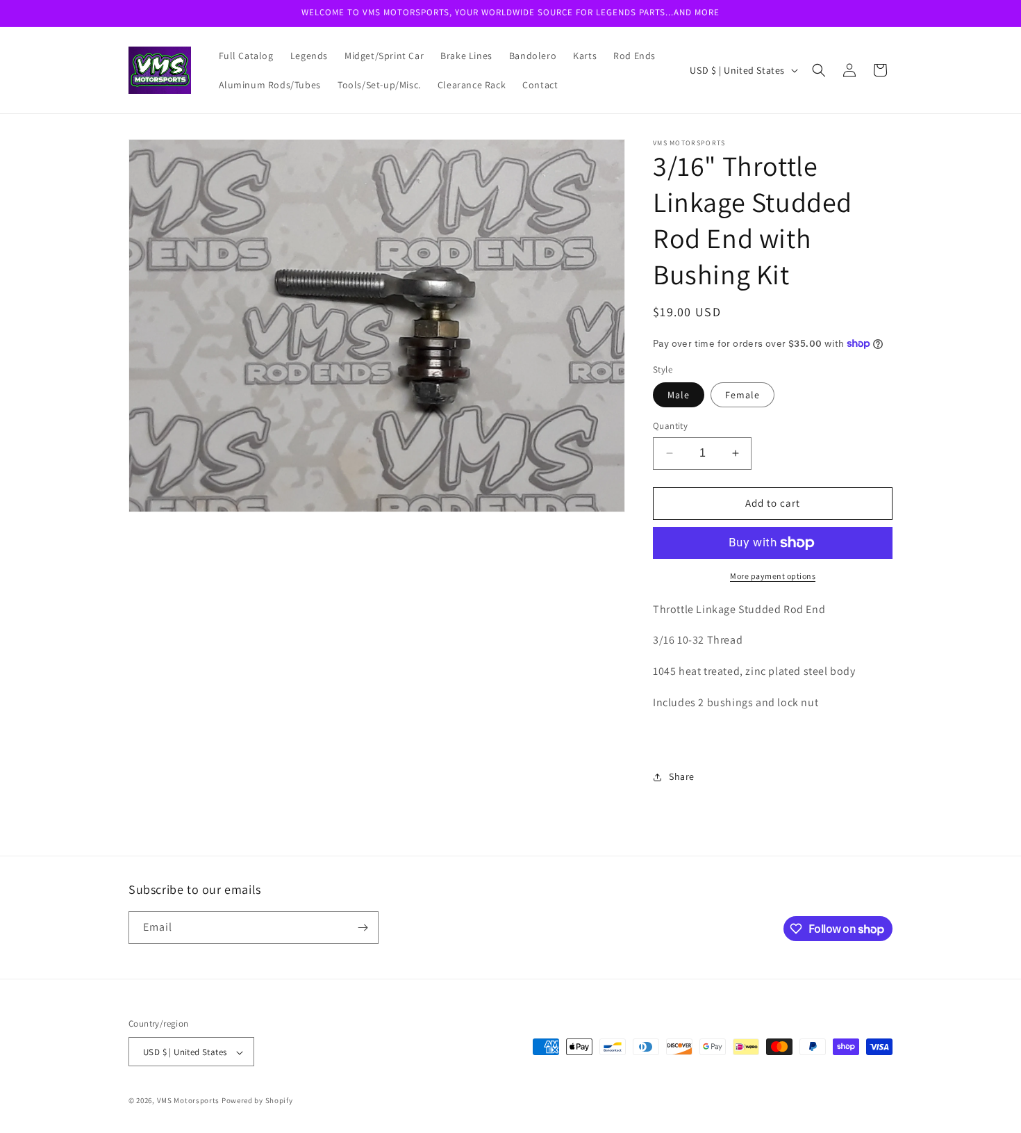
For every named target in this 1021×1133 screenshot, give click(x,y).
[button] (819, 70)
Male (678, 395)
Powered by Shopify (257, 1101)
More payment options (772, 576)
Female (742, 395)
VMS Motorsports (188, 1101)
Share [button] (682, 776)
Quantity (670, 426)
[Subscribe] (362, 927)
